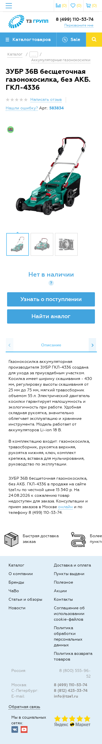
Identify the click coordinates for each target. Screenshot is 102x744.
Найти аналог (51, 316)
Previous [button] (9, 345)
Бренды (16, 582)
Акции (60, 590)
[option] (51, 176)
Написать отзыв (46, 99)
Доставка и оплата (72, 565)
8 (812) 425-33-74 (71, 690)
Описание (51, 345)
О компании (20, 573)
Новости (17, 608)
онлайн (65, 506)
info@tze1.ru (66, 696)
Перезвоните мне (79, 25)
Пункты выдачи (69, 573)
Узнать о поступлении (51, 299)
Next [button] (92, 345)
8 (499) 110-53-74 (75, 19)
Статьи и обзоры (25, 599)
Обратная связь (24, 706)
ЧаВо (13, 590)
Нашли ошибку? (22, 108)
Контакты (63, 599)
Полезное (63, 582)
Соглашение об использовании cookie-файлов (69, 614)
